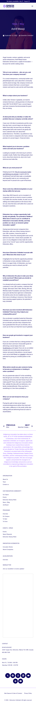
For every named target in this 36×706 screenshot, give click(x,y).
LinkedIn (22, 354)
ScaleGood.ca (7, 348)
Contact (5, 643)
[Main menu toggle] (32, 6)
